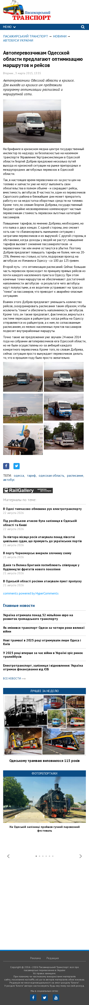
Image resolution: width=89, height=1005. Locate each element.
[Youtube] (56, 997)
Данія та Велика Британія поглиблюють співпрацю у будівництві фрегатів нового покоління (41, 567)
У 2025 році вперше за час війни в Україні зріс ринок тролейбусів (43, 655)
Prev (8, 856)
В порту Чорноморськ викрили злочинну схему (37, 553)
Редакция (53, 958)
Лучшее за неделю (44, 691)
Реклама (35, 958)
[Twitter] (44, 997)
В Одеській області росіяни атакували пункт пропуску (42, 581)
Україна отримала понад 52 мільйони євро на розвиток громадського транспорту (38, 617)
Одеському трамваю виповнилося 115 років (44, 760)
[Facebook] (33, 997)
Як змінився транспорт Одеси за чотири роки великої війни (44, 629)
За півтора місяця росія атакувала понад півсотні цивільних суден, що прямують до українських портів (42, 539)
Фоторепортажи (44, 773)
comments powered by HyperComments (31, 593)
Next (81, 856)
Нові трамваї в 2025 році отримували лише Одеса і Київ (42, 642)
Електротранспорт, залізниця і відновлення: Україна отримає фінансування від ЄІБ (43, 667)
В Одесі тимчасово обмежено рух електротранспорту (42, 509)
